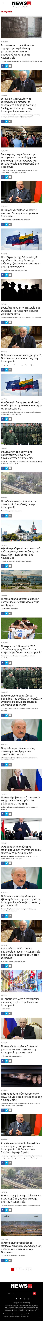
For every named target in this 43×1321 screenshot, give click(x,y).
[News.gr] (21, 3)
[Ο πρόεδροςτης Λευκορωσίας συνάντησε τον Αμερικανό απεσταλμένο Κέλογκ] (21, 730)
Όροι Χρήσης (29, 1314)
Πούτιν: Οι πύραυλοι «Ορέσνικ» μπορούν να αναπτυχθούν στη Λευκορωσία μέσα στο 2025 (19, 1049)
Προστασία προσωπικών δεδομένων (11, 1316)
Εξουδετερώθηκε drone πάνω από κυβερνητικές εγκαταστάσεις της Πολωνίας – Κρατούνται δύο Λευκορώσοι (20, 553)
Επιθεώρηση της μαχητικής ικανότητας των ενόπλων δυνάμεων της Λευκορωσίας (17, 455)
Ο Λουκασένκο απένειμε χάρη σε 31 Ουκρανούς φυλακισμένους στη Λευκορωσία (21, 358)
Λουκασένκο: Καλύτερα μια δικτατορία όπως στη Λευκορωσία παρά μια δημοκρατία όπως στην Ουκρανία (20, 953)
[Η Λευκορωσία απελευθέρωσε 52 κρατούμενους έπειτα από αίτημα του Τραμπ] (21, 581)
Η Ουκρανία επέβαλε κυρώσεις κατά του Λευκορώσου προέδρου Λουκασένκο (20, 213)
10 (26, 1269)
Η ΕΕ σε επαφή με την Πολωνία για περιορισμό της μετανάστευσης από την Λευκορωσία (21, 1198)
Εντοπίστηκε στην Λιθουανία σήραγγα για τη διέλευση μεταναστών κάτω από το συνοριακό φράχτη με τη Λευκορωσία (17, 51)
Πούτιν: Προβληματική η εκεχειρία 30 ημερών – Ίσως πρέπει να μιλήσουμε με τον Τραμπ (21, 800)
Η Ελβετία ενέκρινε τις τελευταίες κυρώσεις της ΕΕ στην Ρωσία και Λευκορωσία (20, 1002)
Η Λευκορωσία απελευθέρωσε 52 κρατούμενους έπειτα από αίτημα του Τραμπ (20, 602)
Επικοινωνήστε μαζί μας (13, 1314)
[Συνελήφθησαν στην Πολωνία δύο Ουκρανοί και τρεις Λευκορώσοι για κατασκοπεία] (21, 290)
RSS (28, 1316)
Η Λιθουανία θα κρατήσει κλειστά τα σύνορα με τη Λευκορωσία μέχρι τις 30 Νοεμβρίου (21, 405)
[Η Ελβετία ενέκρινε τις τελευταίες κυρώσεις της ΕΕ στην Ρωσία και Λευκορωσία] (21, 981)
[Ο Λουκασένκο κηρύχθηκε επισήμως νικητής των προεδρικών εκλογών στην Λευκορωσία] (21, 829)
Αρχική (4, 1314)
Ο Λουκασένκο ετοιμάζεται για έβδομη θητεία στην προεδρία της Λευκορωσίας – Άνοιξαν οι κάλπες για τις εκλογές (20, 901)
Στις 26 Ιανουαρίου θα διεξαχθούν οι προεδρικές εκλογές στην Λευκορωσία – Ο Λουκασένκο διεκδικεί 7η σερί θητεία (20, 1148)
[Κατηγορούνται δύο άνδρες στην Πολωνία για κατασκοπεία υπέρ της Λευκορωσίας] (21, 1076)
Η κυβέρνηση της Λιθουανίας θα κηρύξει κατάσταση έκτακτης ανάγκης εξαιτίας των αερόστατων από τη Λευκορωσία (20, 262)
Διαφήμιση (22, 1314)
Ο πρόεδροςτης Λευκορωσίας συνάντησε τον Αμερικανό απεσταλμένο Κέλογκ (18, 751)
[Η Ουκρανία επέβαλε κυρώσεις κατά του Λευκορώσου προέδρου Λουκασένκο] (21, 192)
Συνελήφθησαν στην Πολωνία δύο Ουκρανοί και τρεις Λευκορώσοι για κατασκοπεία (20, 310)
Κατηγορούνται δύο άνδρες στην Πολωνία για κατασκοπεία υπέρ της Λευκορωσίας (21, 1096)
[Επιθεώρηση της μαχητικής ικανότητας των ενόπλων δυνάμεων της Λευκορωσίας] (21, 434)
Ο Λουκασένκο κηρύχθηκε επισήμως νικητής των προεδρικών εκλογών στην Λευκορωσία (21, 849)
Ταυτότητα (23, 1316)
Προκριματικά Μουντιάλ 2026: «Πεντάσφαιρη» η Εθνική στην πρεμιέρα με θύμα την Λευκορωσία (21, 649)
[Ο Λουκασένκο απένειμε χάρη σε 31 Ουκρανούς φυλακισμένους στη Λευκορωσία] (21, 337)
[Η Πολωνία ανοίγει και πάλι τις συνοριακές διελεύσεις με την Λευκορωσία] (21, 483)
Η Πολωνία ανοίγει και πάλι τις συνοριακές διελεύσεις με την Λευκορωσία (18, 504)
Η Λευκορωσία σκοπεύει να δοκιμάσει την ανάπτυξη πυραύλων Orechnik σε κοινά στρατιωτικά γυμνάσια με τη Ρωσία (21, 700)
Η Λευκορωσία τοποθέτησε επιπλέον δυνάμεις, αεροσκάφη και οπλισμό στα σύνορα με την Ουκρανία (21, 1247)
